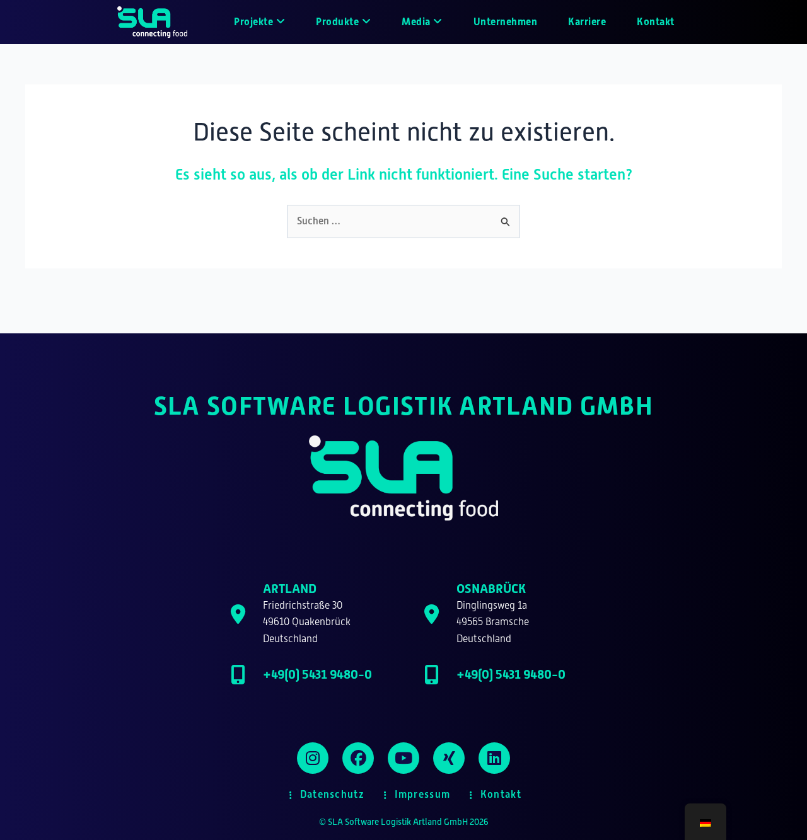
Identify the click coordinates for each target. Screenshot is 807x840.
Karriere (587, 22)
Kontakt (656, 22)
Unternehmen (505, 22)
